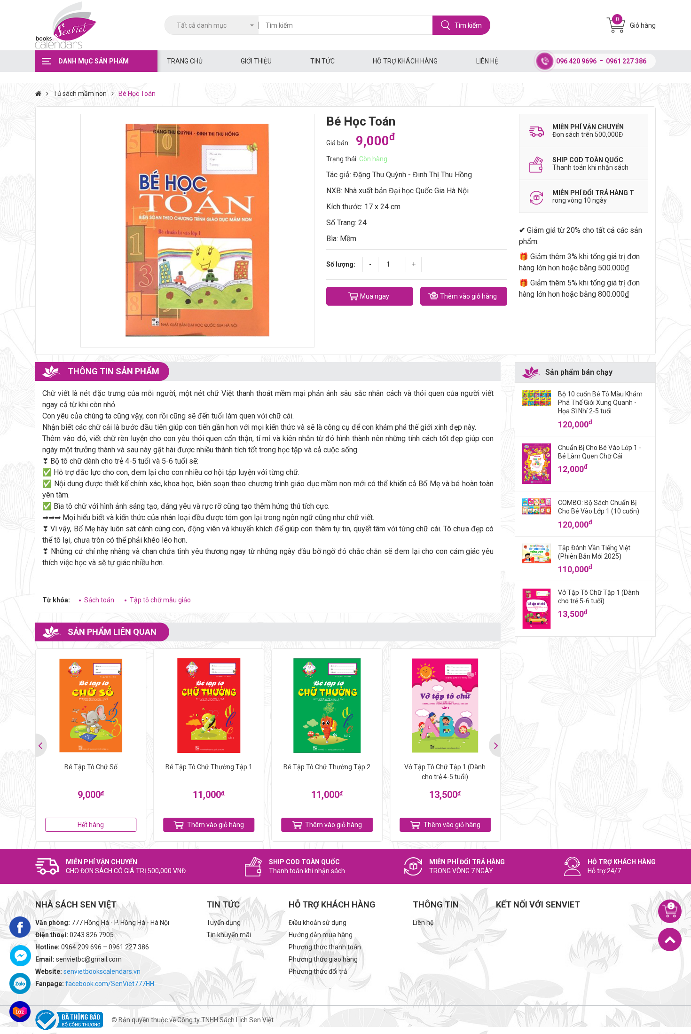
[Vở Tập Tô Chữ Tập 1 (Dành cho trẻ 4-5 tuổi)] (445, 705)
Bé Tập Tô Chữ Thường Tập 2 (326, 767)
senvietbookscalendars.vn (102, 971)
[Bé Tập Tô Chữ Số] (91, 705)
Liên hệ (487, 61)
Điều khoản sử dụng (317, 922)
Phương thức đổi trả (318, 971)
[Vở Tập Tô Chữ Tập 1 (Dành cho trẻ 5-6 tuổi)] (536, 608)
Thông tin (436, 904)
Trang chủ (185, 61)
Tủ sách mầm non (80, 93)
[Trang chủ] (40, 93)
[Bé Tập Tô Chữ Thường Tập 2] (327, 705)
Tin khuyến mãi (228, 935)
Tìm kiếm (468, 25)
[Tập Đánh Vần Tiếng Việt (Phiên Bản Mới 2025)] (536, 553)
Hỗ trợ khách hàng (405, 61)
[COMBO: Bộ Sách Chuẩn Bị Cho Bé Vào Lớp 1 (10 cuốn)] (536, 506)
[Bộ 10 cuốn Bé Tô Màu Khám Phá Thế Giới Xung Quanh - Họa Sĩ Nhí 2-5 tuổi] (536, 398)
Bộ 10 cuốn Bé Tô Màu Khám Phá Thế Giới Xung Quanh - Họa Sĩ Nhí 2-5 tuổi (600, 402)
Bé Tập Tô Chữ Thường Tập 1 (208, 767)
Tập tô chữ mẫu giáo (160, 600)
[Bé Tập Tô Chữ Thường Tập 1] (209, 705)
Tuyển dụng (223, 922)
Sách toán (99, 600)
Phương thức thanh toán (325, 947)
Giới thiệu (256, 61)
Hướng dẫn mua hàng (321, 935)
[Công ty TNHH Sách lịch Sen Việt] (96, 25)
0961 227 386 (626, 61)
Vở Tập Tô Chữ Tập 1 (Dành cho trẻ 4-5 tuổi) (445, 772)
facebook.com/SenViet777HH (109, 983)
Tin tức (322, 61)
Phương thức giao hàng (323, 959)
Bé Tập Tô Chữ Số (91, 767)
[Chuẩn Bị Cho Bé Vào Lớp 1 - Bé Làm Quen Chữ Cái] (536, 463)
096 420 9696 (576, 61)
